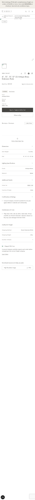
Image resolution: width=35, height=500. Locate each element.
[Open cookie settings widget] (3, 497)
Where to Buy (17, 115)
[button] (17, 40)
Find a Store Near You (17, 141)
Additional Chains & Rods (8, 16)
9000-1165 (5, 105)
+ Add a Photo (28, 123)
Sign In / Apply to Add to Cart (17, 110)
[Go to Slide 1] (4, 66)
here (27, 6)
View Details (12, 91)
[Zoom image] (32, 59)
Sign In (23, 84)
